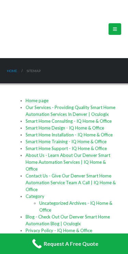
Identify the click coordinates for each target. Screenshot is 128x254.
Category (35, 196)
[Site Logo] (31, 29)
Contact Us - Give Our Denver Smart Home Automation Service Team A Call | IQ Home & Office (71, 182)
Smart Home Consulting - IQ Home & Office (69, 121)
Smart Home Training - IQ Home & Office (66, 141)
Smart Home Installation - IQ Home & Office (69, 134)
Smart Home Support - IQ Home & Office (66, 148)
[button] (115, 29)
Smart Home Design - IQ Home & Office (65, 128)
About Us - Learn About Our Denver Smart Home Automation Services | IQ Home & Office (68, 162)
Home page (37, 100)
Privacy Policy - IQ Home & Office (59, 230)
